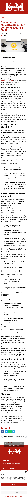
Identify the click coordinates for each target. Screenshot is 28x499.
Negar (14, 488)
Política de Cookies (9, 496)
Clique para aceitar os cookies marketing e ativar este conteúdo (14, 444)
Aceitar (14, 484)
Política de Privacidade (17, 496)
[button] (26, 472)
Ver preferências (14, 492)
